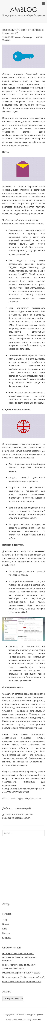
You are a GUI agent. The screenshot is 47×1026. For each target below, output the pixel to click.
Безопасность (35, 798)
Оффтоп (6, 937)
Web (26, 798)
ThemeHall (36, 1019)
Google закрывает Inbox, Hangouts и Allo (21, 981)
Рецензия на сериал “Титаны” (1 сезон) (21, 972)
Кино (4, 928)
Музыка (6, 933)
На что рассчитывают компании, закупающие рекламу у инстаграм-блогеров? (19, 957)
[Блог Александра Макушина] (23, 10)
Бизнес (5, 924)
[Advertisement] (18, 868)
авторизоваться (22, 817)
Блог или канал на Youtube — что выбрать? (23, 977)
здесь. (28, 348)
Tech (13, 798)
